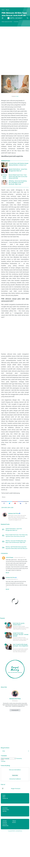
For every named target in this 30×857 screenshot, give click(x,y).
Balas (7, 572)
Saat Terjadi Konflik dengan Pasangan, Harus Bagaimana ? (20, 646)
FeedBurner (18, 779)
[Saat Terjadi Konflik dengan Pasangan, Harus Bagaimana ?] (8, 647)
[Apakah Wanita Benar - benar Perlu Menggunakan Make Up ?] (4, 170)
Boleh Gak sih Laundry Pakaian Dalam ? (18, 623)
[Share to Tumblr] (26, 503)
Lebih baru (4, 507)
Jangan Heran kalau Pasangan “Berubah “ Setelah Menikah (20, 634)
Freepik (17, 96)
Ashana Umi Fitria (13, 513)
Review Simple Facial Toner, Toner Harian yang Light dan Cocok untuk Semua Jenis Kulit (18, 176)
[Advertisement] (15, 55)
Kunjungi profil (15, 710)
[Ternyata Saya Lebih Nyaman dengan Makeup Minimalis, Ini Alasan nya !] (4, 165)
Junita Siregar (9, 557)
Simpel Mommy (15, 18)
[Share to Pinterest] (15, 503)
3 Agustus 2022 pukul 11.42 (19, 557)
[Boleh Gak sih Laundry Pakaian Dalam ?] (8, 625)
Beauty (3, 497)
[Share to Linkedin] (20, 503)
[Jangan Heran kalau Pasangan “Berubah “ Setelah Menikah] (8, 635)
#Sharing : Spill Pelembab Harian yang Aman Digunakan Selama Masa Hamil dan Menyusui (16, 547)
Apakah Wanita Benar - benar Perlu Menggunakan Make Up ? (18, 169)
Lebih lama (10, 507)
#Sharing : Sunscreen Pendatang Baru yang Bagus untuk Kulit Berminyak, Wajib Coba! (18, 182)
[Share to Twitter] (9, 503)
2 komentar (16, 21)
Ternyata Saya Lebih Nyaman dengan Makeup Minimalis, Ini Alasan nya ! (18, 164)
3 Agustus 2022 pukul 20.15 (12, 579)
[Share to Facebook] (4, 503)
